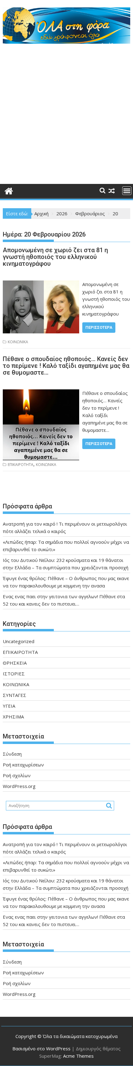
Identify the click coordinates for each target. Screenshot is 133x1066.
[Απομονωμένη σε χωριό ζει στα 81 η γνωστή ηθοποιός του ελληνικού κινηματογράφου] (41, 284)
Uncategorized (18, 641)
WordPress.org (19, 786)
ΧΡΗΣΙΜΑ (13, 717)
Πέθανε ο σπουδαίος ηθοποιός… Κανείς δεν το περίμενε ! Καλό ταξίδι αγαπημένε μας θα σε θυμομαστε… (66, 365)
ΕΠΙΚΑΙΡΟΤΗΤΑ (20, 464)
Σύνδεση (12, 754)
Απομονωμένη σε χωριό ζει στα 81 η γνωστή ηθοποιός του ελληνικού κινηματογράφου (55, 256)
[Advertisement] (66, 115)
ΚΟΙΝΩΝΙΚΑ (18, 341)
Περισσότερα (98, 327)
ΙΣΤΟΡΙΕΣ (14, 673)
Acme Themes (78, 1056)
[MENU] (126, 190)
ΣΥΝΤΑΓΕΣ (14, 695)
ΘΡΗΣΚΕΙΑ (15, 663)
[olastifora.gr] (66, 42)
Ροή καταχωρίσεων (23, 765)
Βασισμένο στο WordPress (41, 1048)
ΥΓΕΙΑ (9, 706)
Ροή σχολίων (17, 775)
